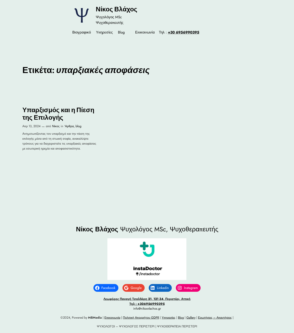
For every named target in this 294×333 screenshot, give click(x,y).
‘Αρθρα (69, 126)
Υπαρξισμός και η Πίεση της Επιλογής (58, 113)
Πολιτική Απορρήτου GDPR (141, 317)
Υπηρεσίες (168, 317)
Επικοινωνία (112, 317)
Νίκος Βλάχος (116, 9)
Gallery (190, 317)
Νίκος (56, 126)
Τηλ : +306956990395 (147, 304)
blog (78, 126)
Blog (181, 317)
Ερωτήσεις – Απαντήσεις (215, 317)
